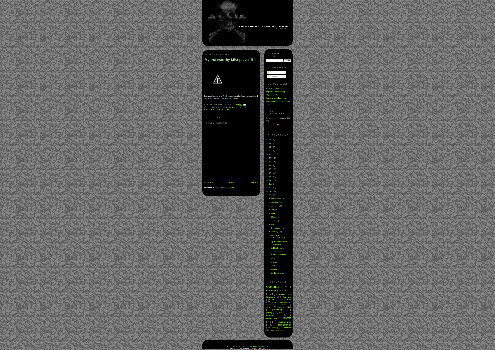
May (273, 217)
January (274, 232)
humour (282, 312)
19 (270, 154)
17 (270, 162)
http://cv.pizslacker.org (275, 95)
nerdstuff (272, 315)
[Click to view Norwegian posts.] (278, 125)
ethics (284, 305)
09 (270, 191)
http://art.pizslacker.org (275, 92)
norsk (287, 318)
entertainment (271, 305)
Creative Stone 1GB (225, 98)
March (274, 224)
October (274, 202)
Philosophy (281, 294)
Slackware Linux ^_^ (279, 273)
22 (270, 143)
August (274, 206)
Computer (232, 107)
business (284, 302)
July (273, 209)
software (287, 328)
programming (284, 324)
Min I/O (274, 269)
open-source (285, 322)
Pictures (210, 110)
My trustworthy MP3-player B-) (230, 60)
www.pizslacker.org (258, 347)
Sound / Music (225, 110)
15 (270, 169)
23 (270, 139)
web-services (276, 330)
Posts (271, 72)
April (273, 221)
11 (270, 184)
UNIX (273, 266)
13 (270, 177)
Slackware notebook (279, 254)
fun (289, 307)
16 (270, 166)
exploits (269, 307)
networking (271, 318)
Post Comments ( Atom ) (225, 188)
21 (270, 147)
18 (270, 158)
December (275, 198)
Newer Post (209, 182)
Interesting (271, 290)
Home (231, 182)
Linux (287, 290)
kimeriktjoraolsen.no (274, 88)
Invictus (274, 262)
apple (274, 302)
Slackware (286, 297)
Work (273, 258)
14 (270, 173)
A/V (222, 107)
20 (270, 151)
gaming (269, 312)
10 (270, 188)
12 (270, 180)
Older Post (254, 182)
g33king (278, 309)
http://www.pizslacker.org (276, 98)
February (275, 228)
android (287, 299)
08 (270, 195)
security (275, 328)
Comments (274, 76)
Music (244, 107)
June (273, 213)
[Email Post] (244, 105)
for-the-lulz (281, 307)
